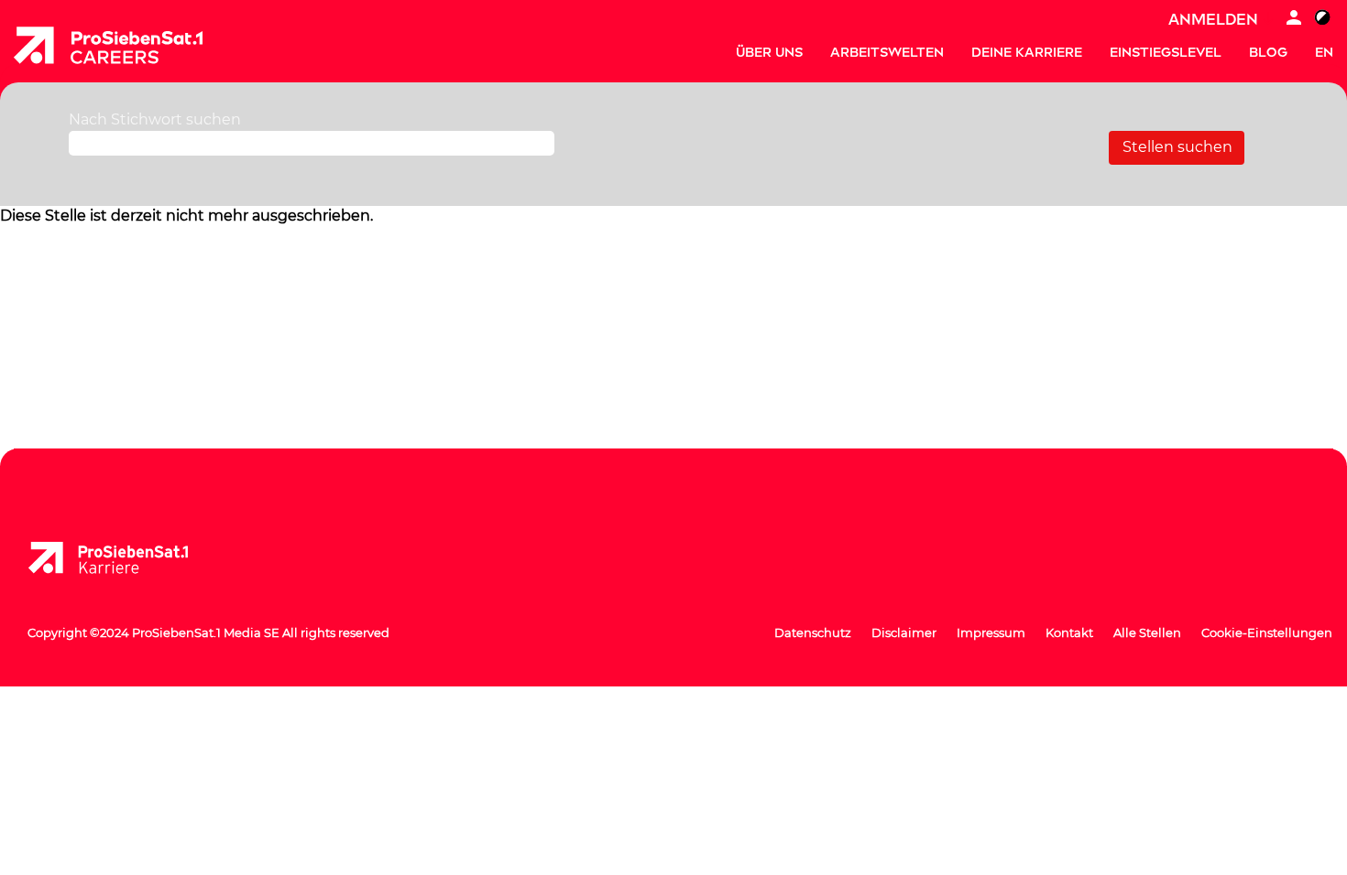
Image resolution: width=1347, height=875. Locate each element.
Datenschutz (812, 632)
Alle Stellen (1147, 632)
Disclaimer (903, 632)
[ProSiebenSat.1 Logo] (122, 558)
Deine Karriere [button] (1026, 52)
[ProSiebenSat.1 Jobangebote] (108, 45)
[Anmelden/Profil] (1294, 19)
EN (1324, 52)
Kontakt (1069, 632)
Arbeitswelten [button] (887, 52)
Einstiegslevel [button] (1165, 52)
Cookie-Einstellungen (1266, 632)
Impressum (991, 632)
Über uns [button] (769, 52)
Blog (1268, 52)
